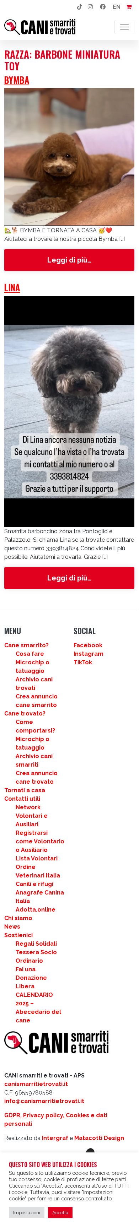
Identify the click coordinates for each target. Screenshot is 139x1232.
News (12, 926)
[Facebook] (102, 7)
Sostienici (18, 935)
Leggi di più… (90, 259)
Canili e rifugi (34, 884)
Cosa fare (30, 653)
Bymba (16, 80)
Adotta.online (35, 909)
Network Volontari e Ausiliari (32, 816)
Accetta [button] (60, 1212)
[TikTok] (79, 7)
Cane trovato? (25, 713)
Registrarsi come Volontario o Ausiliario (40, 841)
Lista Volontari (37, 858)
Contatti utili (22, 798)
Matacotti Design (99, 1138)
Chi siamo (18, 918)
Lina (12, 287)
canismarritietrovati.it (36, 1084)
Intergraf (55, 1138)
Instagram (88, 653)
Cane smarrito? (26, 645)
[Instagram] (90, 7)
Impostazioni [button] (26, 1212)
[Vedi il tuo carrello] (128, 7)
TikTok (83, 662)
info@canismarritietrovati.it (44, 1101)
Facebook (88, 645)
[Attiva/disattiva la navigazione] (124, 27)
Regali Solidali (36, 943)
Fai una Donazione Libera (31, 978)
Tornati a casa (24, 790)
